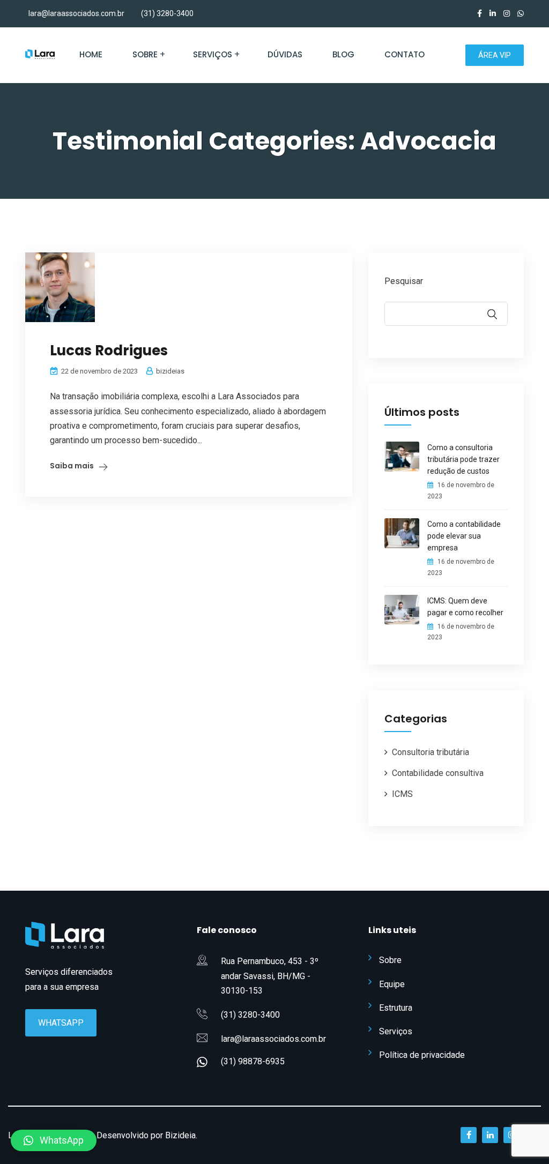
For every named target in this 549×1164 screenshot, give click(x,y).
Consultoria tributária (430, 752)
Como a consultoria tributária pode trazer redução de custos (463, 459)
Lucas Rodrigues (109, 350)
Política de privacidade (422, 1055)
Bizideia (180, 1135)
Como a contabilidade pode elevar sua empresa (464, 536)
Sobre (145, 54)
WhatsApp (61, 1023)
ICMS (402, 794)
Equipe (392, 984)
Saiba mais (72, 465)
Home (90, 54)
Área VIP (494, 55)
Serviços (212, 54)
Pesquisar (403, 281)
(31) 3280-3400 (167, 13)
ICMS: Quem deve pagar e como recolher (465, 606)
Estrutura (395, 1008)
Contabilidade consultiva (438, 773)
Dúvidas (285, 54)
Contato (404, 54)
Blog (343, 54)
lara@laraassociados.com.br (76, 13)
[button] (54, 1140)
